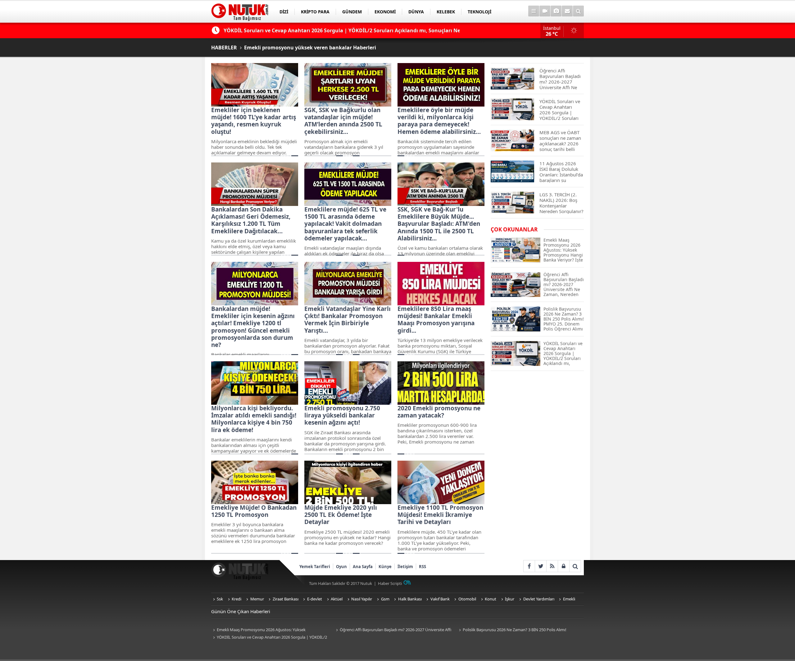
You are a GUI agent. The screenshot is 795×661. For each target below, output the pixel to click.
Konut (490, 599)
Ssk (220, 599)
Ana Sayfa (363, 566)
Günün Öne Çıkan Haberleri (240, 611)
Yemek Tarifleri (314, 566)
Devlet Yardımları (538, 599)
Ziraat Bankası (285, 599)
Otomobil (467, 599)
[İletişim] (567, 11)
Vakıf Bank (440, 599)
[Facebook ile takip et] (529, 566)
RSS (422, 566)
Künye (385, 566)
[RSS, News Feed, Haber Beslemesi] (552, 566)
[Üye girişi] (563, 566)
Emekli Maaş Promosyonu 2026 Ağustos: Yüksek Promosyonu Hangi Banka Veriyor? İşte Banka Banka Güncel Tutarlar (266, 630)
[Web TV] (544, 11)
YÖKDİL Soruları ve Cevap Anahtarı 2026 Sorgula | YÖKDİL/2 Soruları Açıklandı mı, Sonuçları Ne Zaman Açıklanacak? (269, 637)
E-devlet (314, 599)
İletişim (405, 566)
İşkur (509, 599)
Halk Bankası (410, 599)
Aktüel (337, 599)
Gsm (385, 599)
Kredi (236, 599)
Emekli (569, 599)
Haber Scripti (390, 583)
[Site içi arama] (578, 11)
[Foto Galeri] (556, 11)
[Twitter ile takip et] (540, 566)
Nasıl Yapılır (361, 599)
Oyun (341, 566)
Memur (257, 599)
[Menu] (533, 11)
